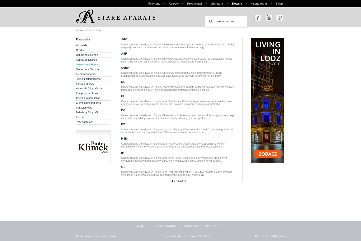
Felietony (154, 3)
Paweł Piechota (199, 236)
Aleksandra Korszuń (103, 236)
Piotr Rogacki (276, 236)
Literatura (217, 3)
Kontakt (211, 225)
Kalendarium (258, 3)
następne (181, 180)
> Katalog (82, 30)
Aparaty (174, 3)
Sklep (279, 3)
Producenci (194, 3)
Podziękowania (164, 225)
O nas (141, 225)
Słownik (236, 3)
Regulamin (190, 225)
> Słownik (95, 30)
